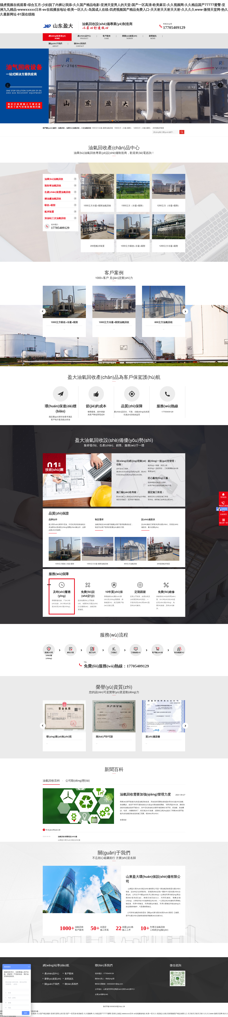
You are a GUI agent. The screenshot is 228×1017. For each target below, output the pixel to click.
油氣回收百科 (51, 780)
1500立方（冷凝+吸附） (123, 128)
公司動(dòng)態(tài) (77, 780)
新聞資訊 (153, 37)
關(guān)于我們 (55, 44)
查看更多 (123, 820)
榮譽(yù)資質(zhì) (129, 37)
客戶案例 (106, 37)
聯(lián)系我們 (80, 44)
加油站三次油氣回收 (55, 218)
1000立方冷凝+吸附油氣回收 (102, 128)
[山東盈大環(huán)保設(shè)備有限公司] (59, 26)
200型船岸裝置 (158, 128)
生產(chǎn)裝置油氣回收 (58, 192)
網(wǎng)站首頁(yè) (57, 37)
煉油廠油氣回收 (53, 198)
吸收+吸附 (50, 205)
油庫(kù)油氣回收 (54, 178)
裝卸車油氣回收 (53, 185)
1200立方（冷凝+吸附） (142, 128)
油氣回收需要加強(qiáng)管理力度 (145, 794)
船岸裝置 (49, 211)
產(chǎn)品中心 (84, 37)
